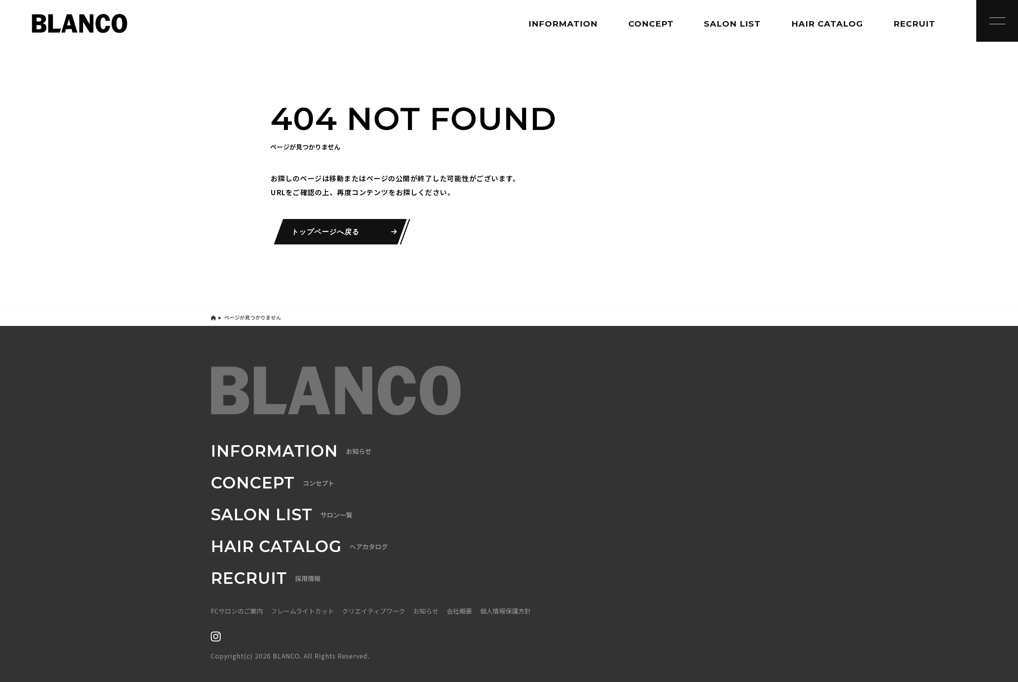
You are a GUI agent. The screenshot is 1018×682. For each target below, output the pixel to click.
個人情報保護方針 (505, 611)
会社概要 (459, 611)
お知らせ (426, 611)
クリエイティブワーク (373, 611)
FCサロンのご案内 (237, 611)
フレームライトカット (302, 611)
